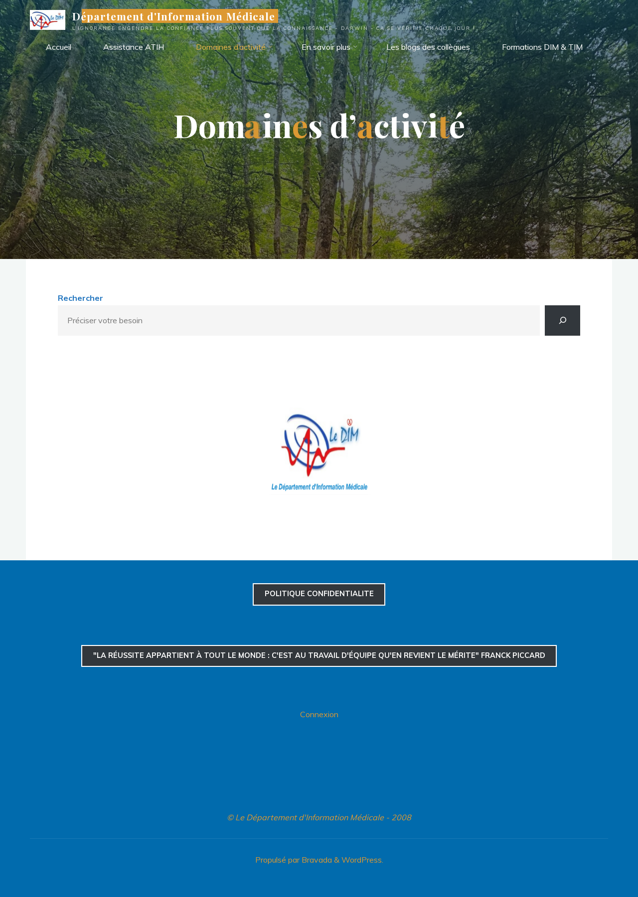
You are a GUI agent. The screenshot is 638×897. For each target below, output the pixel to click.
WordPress (361, 860)
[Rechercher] (562, 320)
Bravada (316, 860)
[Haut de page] (599, 858)
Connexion (319, 714)
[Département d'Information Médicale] (47, 19)
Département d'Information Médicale (173, 16)
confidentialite (319, 593)
